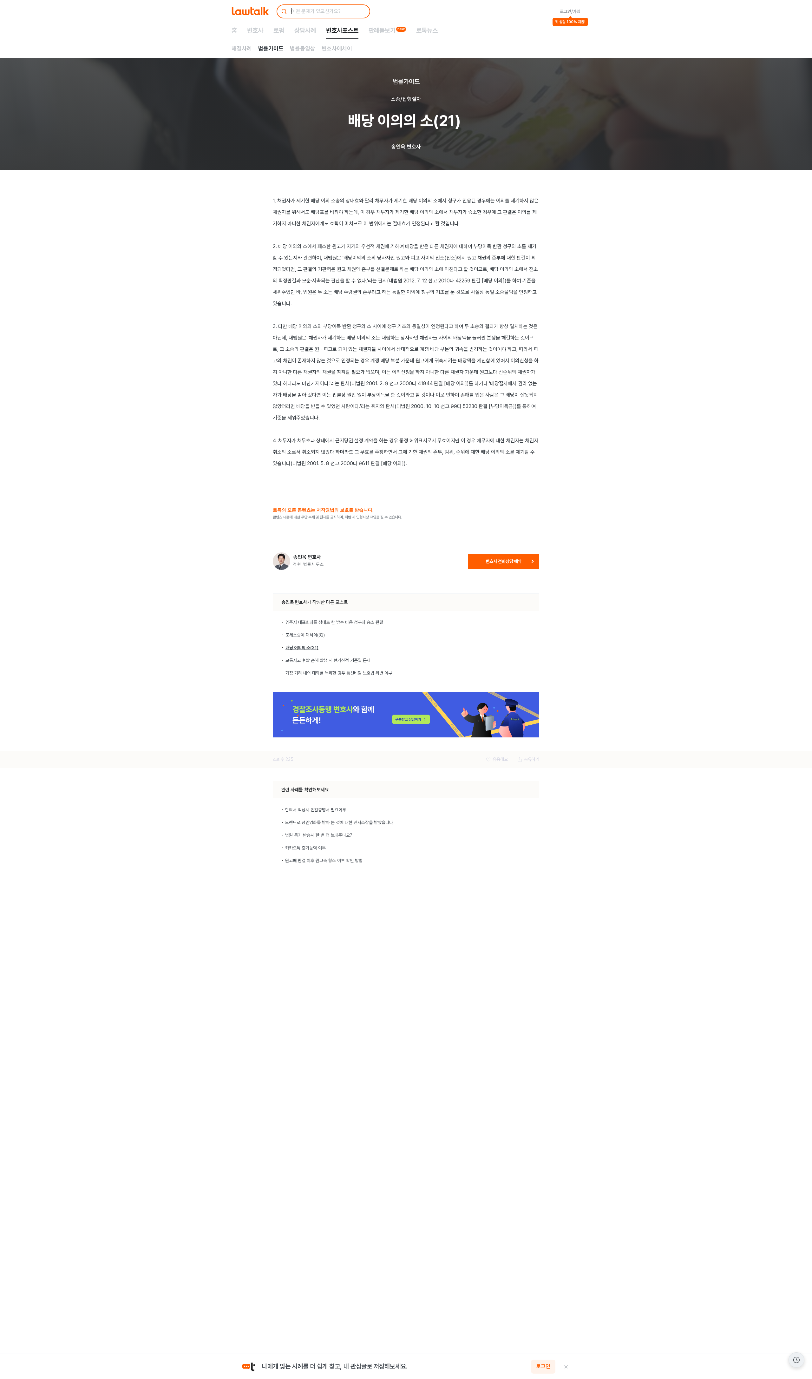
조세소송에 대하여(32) (305, 634)
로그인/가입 (570, 11)
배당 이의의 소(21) (301, 647)
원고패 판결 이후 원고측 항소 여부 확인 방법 (324, 860)
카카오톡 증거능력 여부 (305, 847)
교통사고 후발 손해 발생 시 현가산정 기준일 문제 (327, 660)
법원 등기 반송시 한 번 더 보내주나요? (318, 835)
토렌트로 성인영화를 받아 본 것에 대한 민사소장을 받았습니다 (339, 822)
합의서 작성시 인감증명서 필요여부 (315, 809)
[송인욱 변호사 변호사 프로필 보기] (281, 561)
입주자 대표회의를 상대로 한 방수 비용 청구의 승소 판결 (334, 622)
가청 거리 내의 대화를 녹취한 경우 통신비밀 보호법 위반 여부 (338, 673)
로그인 (543, 1366)
